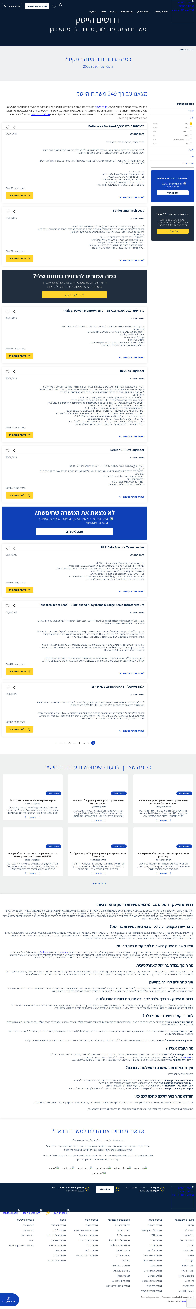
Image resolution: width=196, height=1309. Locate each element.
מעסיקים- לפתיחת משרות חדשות (67, 1187)
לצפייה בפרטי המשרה (133, 197)
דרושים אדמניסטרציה (57, 1260)
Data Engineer (123, 1250)
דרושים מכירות (60, 1255)
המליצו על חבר (172, 231)
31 (65, 743)
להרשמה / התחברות (37, 6)
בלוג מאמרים (188, 1250)
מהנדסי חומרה (124, 1230)
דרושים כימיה (92, 1245)
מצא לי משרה (74, 531)
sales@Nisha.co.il (75, 1190)
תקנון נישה (189, 1260)
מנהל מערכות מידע (121, 1270)
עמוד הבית (190, 49)
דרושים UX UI (156, 1235)
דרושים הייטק (144, 11)
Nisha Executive (186, 1275)
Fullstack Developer (120, 1245)
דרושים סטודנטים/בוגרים (151, 1290)
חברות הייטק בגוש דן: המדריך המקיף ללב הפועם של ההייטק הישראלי (98, 802)
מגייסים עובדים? (12, 6)
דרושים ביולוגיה (91, 1250)
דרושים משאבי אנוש (57, 1245)
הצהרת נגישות (188, 1265)
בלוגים (113, 11)
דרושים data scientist (152, 1280)
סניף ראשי (154, 1187)
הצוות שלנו (189, 1230)
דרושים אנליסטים (154, 1250)
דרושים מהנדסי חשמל (152, 1255)
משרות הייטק (28, 1225)
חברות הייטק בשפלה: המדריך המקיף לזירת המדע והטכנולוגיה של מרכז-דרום (163, 802)
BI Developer (123, 1235)
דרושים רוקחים (92, 1225)
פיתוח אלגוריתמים (122, 1225)
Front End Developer (119, 1240)
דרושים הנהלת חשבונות (56, 1235)
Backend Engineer (121, 1280)
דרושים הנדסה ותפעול (88, 1235)
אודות (103, 11)
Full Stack (45, 952)
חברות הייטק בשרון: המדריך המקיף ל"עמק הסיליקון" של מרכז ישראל (98, 855)
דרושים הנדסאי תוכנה (121, 1265)
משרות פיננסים (27, 1235)
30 (69, 743)
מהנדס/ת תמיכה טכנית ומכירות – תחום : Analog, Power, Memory (103, 310)
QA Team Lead (123, 1255)
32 (60, 743)
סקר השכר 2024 (74, 295)
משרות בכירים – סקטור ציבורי (21, 1245)
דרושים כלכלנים (59, 1230)
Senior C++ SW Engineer (127, 450)
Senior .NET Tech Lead (128, 210)
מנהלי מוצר (125, 1260)
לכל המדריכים (99, 883)
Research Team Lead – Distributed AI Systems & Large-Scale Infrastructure (91, 605)
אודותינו (191, 1225)
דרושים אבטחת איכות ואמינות (85, 1230)
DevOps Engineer (132, 371)
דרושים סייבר (156, 1240)
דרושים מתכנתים (155, 1225)
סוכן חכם (190, 1245)
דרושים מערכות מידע (153, 1270)
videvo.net (190, 1297)
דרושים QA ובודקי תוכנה (152, 1230)
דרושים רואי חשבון (58, 1240)
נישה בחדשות (188, 1285)
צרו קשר (92, 11)
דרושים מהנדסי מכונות (152, 1260)
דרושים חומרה (156, 1245)
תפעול (31, 1240)
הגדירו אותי (172, 192)
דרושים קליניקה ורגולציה (88, 1240)
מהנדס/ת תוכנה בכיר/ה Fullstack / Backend (116, 126)
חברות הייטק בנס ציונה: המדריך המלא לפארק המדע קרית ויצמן (163, 855)
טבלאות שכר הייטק (40, 114)
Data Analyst (123, 1275)
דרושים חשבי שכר (58, 1225)
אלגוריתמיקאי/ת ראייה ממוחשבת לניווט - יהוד (117, 686)
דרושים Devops (155, 1275)
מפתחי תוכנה (64, 952)
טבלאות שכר (127, 11)
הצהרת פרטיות (188, 1270)
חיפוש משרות (161, 11)
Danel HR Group (186, 1290)
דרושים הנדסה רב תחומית (87, 1255)
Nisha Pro (105, 1189)
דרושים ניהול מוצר (154, 1285)
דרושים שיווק (60, 1250)
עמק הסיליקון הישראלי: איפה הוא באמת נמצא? (33, 800)
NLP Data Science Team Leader (122, 547)
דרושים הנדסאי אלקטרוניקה (118, 1285)
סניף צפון (154, 1190)
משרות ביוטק (28, 1230)
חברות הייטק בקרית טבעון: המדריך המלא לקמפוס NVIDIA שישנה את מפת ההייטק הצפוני (32, 855)
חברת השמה (101, 107)
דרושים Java (156, 1265)
